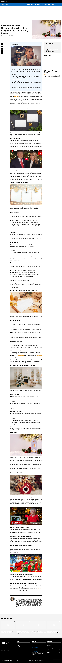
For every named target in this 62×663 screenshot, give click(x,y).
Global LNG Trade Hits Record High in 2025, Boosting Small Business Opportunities (51, 59)
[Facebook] (54, 1)
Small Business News (47, 61)
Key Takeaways (48, 44)
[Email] (2, 53)
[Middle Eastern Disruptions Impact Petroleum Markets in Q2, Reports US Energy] (23, 625)
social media (16, 96)
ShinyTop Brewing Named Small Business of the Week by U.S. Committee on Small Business (52, 67)
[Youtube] (60, 1)
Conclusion (47, 50)
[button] (59, 4)
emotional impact (24, 79)
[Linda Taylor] (12, 602)
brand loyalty (16, 178)
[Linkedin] (56, 1)
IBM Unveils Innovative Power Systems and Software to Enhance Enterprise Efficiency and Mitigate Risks (52, 71)
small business (21, 355)
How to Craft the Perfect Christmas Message (52, 48)
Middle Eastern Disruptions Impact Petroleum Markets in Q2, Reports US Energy (52, 63)
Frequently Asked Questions (50, 51)
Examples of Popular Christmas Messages (52, 49)
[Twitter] (58, 1)
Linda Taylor (11, 35)
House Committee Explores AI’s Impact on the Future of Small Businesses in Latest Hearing (52, 76)
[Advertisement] (31, 13)
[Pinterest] (2, 49)
